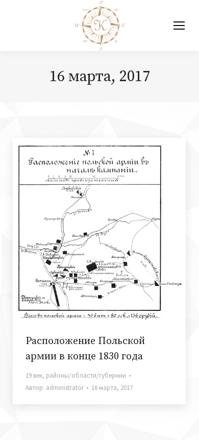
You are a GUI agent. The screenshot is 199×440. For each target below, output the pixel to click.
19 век (34, 375)
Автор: (55, 387)
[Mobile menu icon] (179, 25)
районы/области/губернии (86, 375)
